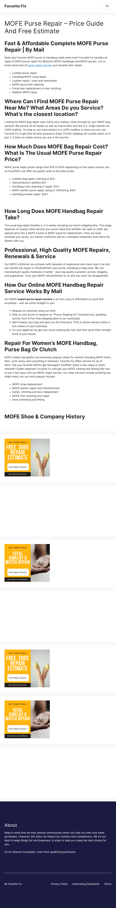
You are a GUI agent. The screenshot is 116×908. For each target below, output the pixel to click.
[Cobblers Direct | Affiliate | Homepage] (27, 475)
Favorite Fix (15, 6)
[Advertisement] (58, 511)
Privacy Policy (59, 883)
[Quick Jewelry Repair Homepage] (27, 580)
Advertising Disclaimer (85, 883)
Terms (107, 883)
